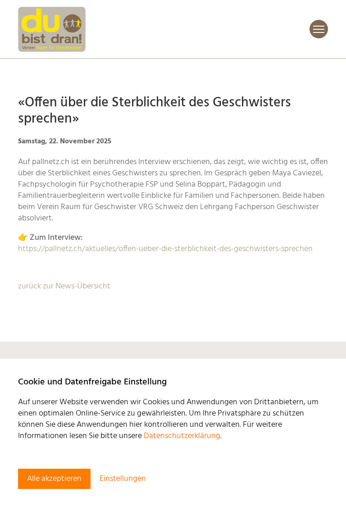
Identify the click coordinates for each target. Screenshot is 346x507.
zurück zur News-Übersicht (64, 286)
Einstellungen (123, 478)
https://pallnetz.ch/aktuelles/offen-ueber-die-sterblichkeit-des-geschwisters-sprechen (165, 249)
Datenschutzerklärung (182, 436)
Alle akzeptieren (54, 478)
